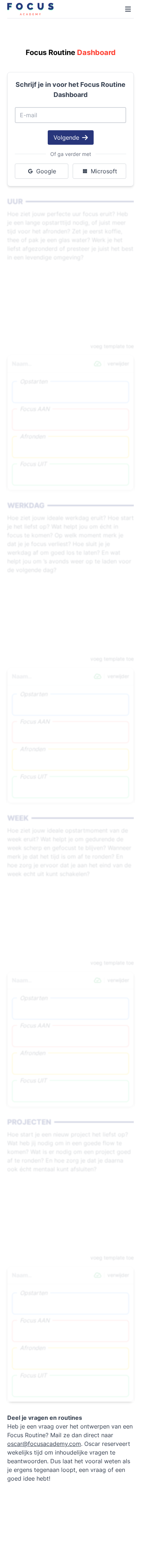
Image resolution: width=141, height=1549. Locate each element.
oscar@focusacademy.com (44, 1443)
